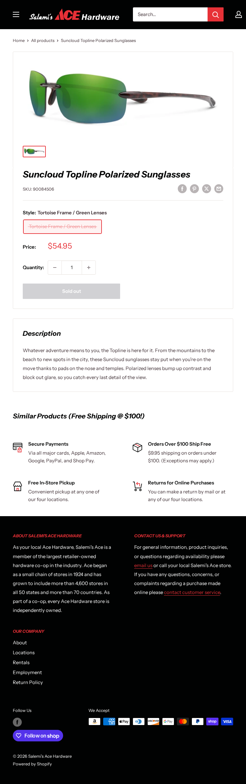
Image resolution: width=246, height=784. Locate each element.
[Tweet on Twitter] (206, 188)
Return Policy (28, 682)
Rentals (21, 662)
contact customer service (192, 592)
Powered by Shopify (32, 763)
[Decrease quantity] (55, 267)
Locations (24, 652)
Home (19, 40)
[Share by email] (218, 188)
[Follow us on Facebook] (17, 722)
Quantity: (33, 267)
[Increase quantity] (88, 267)
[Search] (216, 14)
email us (143, 565)
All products (42, 40)
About (20, 643)
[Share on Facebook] (182, 188)
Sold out (71, 291)
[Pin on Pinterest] (194, 188)
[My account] (238, 14)
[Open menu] (16, 14)
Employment (27, 672)
